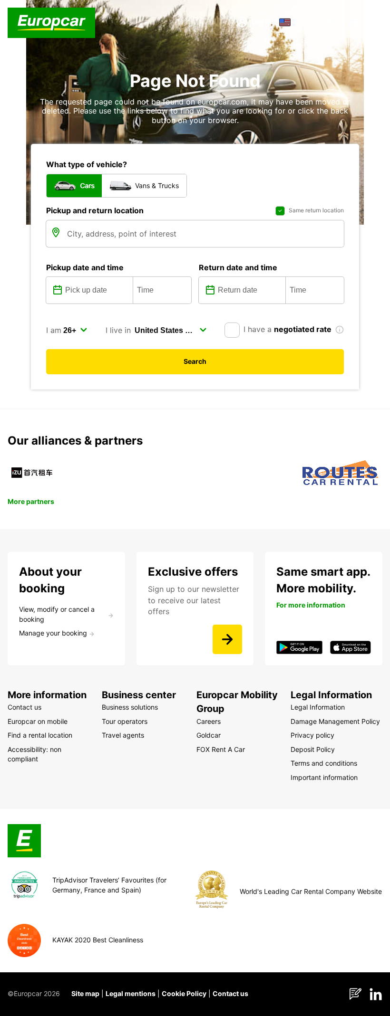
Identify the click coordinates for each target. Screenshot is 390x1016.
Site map (85, 993)
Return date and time (238, 267)
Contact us (230, 993)
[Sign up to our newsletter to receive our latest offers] (227, 639)
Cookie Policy (184, 993)
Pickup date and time (85, 267)
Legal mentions (131, 993)
